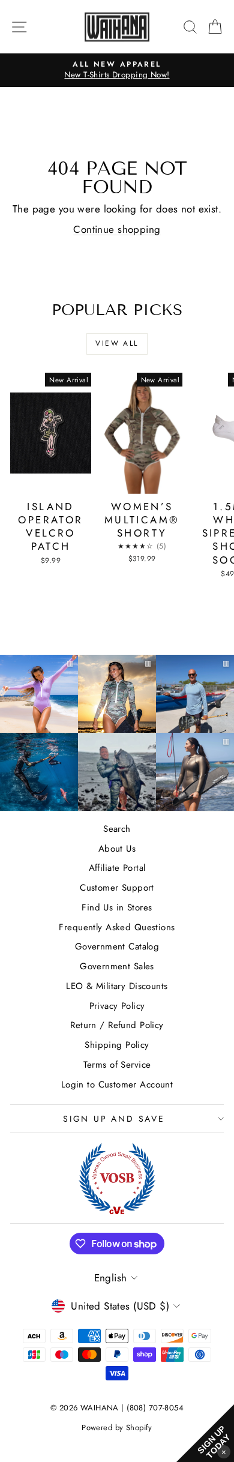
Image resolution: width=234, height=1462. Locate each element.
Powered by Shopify (117, 1427)
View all (116, 343)
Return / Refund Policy (116, 1025)
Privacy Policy (117, 1005)
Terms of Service (117, 1064)
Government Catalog (117, 946)
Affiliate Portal (117, 867)
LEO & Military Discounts (116, 986)
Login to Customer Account (117, 1084)
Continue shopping (116, 229)
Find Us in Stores (117, 907)
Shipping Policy (117, 1044)
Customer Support (117, 887)
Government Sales (117, 966)
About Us (117, 848)
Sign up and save (114, 1119)
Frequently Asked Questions (117, 927)
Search (117, 828)
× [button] (223, 1451)
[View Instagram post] (39, 772)
